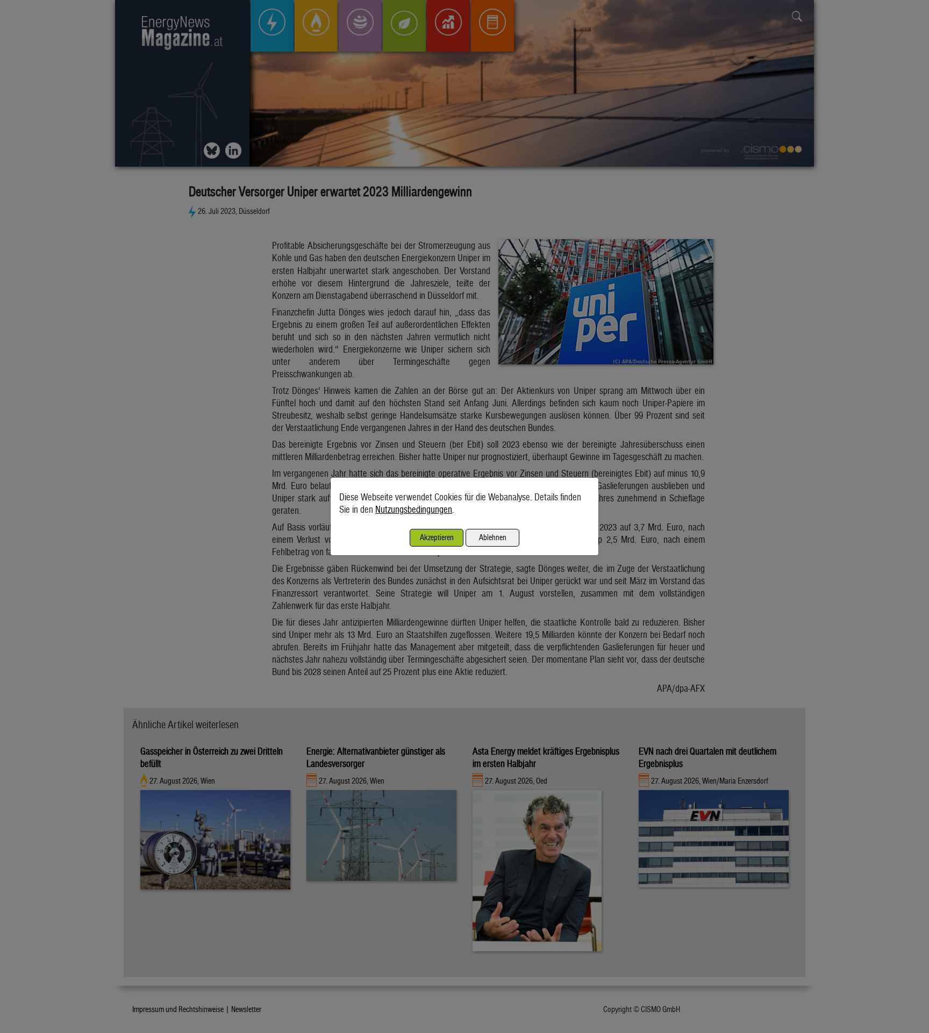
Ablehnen (492, 537)
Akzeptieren (437, 537)
